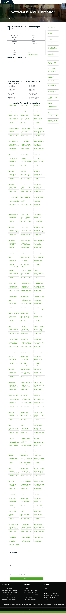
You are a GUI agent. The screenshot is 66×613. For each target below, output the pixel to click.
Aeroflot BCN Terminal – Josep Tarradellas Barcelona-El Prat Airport (14, 519)
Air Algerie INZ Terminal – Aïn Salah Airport (30, 590)
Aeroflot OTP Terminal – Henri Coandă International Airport (26, 300)
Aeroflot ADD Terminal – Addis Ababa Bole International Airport (26, 369)
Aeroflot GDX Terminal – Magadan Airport (25, 110)
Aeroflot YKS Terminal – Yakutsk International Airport (38, 326)
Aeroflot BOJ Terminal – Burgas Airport (39, 265)
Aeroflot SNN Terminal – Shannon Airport (25, 519)
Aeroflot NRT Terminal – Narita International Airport (13, 446)
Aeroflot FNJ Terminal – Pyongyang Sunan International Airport (25, 119)
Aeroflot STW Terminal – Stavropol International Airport (26, 343)
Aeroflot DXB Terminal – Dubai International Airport (39, 403)
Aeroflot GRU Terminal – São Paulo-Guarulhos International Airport (14, 523)
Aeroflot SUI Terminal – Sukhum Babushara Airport (25, 334)
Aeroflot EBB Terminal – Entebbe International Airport (39, 399)
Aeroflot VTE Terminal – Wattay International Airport (39, 338)
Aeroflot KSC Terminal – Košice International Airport (26, 468)
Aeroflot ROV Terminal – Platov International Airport (39, 162)
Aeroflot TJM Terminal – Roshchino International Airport (14, 304)
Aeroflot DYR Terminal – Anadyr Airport (26, 403)
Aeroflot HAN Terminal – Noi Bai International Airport (38, 252)
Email (11, 570)
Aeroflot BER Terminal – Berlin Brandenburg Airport (39, 511)
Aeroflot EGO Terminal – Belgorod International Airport (14, 399)
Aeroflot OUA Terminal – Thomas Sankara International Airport (39, 295)
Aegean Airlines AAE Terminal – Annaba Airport (9, 590)
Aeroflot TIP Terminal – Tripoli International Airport (13, 308)
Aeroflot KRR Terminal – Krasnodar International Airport (14, 502)
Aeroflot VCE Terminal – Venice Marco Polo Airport (26, 459)
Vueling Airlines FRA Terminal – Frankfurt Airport (52, 600)
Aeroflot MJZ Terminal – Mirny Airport (26, 188)
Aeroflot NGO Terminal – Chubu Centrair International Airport (13, 459)
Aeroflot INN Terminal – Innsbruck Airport (38, 201)
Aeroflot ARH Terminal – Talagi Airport (13, 326)
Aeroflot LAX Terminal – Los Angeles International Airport (39, 123)
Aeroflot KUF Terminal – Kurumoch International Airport (39, 140)
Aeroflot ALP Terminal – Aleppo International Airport (14, 351)
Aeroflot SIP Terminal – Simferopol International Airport (13, 110)
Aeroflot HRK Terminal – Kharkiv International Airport (38, 442)
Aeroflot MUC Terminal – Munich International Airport (38, 166)
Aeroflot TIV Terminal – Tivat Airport (38, 304)
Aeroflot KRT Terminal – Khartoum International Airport (14, 472)
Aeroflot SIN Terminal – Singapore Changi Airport (25, 106)
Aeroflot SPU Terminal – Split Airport (26, 511)
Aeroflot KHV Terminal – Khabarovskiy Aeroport (12, 498)
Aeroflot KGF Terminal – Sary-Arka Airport (26, 183)
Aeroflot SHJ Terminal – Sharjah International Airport (14, 545)
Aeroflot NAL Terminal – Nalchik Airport (38, 158)
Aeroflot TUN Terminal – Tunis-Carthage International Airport (26, 480)
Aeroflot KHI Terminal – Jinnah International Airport (39, 498)
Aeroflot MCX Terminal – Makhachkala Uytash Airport (13, 377)
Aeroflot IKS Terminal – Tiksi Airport (13, 416)
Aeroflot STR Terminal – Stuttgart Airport (25, 351)
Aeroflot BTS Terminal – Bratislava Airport (25, 252)
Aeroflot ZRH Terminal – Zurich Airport (39, 313)
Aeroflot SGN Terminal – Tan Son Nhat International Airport (13, 119)
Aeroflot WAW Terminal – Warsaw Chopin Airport (38, 330)
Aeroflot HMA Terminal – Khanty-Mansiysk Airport (13, 218)
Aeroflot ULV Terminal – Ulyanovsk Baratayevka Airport (26, 472)
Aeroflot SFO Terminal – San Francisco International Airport (26, 145)
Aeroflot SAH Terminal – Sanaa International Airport (26, 153)
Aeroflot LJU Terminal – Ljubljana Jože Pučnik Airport (13, 390)
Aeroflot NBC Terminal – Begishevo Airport (38, 291)
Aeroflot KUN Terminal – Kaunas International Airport (25, 140)
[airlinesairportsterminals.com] (6, 2)
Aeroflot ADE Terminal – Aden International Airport (13, 369)
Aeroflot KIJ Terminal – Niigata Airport (26, 493)
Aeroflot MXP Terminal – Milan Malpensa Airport (26, 162)
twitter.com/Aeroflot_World (33, 47)
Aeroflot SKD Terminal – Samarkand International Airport (25, 523)
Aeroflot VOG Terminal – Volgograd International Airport (38, 351)
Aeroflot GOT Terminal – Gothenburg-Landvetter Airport (13, 532)
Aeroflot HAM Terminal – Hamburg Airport (13, 252)
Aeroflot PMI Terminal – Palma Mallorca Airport (39, 274)
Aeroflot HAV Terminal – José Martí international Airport (13, 239)
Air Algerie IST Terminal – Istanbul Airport (29, 592)
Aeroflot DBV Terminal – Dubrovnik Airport (38, 205)
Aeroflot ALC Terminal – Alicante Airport (12, 356)
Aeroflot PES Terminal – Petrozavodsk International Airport (25, 282)
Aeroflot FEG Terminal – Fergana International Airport (26, 132)
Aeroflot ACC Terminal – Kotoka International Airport (38, 369)
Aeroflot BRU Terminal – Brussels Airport (25, 261)
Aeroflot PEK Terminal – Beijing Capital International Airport (26, 291)
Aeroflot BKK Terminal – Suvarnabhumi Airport (12, 506)
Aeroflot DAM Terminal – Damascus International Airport (25, 209)
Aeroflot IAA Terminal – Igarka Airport (13, 433)
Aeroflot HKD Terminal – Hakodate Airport (12, 235)
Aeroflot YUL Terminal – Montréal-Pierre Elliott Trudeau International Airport (39, 321)
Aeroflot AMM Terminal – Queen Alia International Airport (13, 343)
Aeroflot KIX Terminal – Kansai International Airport (26, 485)
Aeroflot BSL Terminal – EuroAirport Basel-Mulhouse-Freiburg (39, 257)
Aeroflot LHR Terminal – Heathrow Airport (25, 390)
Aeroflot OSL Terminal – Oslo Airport (26, 424)
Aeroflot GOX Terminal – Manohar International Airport (13, 528)
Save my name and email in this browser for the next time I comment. (22, 574)
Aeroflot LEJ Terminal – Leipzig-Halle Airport (37, 110)
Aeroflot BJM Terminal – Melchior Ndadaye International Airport (25, 506)
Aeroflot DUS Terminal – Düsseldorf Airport (25, 407)
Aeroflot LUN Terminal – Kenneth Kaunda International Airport (13, 386)
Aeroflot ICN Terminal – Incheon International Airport (38, 424)
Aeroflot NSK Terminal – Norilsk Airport (26, 442)
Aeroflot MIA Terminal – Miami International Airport (39, 192)
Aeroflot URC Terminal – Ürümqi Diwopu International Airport (39, 468)
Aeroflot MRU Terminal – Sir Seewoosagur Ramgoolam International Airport (13, 175)
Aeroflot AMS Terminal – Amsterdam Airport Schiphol (13, 338)
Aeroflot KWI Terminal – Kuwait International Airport (39, 136)
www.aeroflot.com (33, 45)
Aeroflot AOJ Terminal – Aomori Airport (14, 334)
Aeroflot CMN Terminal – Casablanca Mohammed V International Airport (38, 231)
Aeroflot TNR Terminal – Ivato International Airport (13, 493)
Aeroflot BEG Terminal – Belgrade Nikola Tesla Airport (26, 515)
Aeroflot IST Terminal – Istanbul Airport (26, 201)
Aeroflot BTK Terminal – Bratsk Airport (14, 257)
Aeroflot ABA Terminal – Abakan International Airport (13, 373)
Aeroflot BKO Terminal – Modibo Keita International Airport (38, 502)
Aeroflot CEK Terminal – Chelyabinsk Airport (25, 214)
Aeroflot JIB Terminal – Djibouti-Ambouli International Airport (26, 196)
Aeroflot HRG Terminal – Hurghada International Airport (14, 442)
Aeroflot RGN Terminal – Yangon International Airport (26, 175)
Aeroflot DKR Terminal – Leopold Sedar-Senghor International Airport (38, 420)
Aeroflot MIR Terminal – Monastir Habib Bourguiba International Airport (13, 192)
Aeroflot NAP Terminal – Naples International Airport (13, 158)
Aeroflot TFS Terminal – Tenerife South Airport (25, 308)
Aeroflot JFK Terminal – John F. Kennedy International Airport (39, 196)
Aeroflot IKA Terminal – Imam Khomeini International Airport (39, 416)
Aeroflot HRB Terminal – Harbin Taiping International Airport (26, 446)
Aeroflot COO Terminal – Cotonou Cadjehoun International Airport (38, 222)
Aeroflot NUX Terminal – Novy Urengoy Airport (39, 437)
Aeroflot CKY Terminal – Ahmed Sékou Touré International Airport (38, 235)
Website (28, 570)
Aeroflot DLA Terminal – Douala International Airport (26, 416)
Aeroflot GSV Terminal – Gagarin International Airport (26, 265)
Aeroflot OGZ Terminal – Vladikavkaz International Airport (25, 433)
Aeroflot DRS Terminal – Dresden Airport (12, 412)
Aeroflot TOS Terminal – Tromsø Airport (25, 489)
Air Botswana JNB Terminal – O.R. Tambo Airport (31, 595)
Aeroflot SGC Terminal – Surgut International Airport (13, 115)
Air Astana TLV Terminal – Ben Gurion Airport (30, 597)
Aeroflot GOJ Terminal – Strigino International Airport (13, 536)
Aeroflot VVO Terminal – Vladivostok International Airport (38, 334)
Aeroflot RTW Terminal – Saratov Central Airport (12, 162)
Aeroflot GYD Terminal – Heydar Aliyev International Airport (25, 257)
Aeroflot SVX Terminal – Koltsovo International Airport (26, 330)
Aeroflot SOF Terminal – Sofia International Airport (26, 528)
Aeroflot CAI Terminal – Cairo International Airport (26, 231)
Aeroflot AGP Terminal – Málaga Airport (38, 364)
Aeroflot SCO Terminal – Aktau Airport (14, 153)
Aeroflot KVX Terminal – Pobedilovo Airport (25, 136)
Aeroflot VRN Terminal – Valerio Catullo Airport (39, 343)
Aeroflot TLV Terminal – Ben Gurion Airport (38, 493)
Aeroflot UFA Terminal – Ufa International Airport (13, 476)
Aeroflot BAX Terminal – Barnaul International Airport (38, 519)
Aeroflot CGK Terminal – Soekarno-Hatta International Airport (39, 248)
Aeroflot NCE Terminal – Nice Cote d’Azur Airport (26, 287)
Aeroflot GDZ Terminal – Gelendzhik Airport (38, 106)
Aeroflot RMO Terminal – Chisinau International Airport (13, 489)
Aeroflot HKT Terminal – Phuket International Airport (14, 227)
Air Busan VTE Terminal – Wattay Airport (29, 599)
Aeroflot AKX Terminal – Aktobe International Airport (26, 360)
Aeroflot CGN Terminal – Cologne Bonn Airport (38, 244)
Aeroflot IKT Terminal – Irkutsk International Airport (26, 412)
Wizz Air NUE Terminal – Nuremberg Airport (51, 597)
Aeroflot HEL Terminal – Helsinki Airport (12, 244)
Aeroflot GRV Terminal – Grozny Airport (12, 270)
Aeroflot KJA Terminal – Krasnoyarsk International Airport (38, 480)
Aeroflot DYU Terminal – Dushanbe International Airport (14, 403)
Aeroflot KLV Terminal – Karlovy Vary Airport (26, 476)
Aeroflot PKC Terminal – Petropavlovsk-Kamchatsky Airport (13, 278)
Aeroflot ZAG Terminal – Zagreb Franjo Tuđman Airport (39, 308)
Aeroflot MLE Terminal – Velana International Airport (14, 183)
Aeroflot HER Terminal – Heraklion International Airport (14, 231)
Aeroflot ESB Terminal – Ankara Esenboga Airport (26, 394)
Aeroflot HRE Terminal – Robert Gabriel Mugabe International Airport (14, 450)
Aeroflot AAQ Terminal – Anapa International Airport (14, 205)
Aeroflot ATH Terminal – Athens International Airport (39, 541)
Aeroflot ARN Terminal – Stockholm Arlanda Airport (13, 321)
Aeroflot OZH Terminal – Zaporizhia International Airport (26, 295)
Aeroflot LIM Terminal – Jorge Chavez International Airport (13, 394)
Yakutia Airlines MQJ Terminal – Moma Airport (51, 595)
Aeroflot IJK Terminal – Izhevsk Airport (26, 420)
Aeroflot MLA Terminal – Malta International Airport (39, 183)
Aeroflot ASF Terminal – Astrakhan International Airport (14, 313)
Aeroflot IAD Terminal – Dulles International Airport (39, 433)
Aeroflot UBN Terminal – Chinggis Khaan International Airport (39, 476)
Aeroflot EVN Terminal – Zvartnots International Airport (39, 390)
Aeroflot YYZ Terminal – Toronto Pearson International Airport (39, 317)
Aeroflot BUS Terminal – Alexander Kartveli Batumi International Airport (25, 244)
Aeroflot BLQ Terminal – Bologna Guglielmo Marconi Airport (26, 502)
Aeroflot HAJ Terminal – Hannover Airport (12, 248)
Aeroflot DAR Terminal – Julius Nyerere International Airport (13, 209)
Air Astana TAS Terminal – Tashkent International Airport (32, 594)
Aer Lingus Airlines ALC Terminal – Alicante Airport (10, 592)
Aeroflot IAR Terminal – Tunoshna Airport (25, 429)
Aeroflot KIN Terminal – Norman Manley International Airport (39, 489)
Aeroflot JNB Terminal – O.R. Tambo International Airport (13, 196)
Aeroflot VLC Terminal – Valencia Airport (12, 360)
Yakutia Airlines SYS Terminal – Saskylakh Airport (52, 590)
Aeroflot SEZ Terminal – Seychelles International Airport (38, 145)
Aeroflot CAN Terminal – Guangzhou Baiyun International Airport (25, 227)
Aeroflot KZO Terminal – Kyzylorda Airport (12, 132)
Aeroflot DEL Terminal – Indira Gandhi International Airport (26, 205)
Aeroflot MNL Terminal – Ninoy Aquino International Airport (26, 179)
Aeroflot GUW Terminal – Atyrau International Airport (38, 261)
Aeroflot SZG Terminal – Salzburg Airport (25, 321)
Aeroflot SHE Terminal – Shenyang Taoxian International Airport (12, 123)
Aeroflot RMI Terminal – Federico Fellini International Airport (26, 166)
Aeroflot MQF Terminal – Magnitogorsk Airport (13, 179)
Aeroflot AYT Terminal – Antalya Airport (39, 528)
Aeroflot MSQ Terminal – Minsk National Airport (26, 171)
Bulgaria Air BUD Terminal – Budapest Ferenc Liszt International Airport (52, 87)
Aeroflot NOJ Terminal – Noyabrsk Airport (12, 455)
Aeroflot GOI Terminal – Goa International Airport (13, 541)
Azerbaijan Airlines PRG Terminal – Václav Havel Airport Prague (52, 97)
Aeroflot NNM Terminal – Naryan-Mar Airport (25, 455)
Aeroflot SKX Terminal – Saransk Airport (38, 515)
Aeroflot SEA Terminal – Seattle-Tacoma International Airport (13, 149)
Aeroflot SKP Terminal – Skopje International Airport (26, 532)
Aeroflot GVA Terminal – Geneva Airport (12, 261)
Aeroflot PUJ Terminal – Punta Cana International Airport (13, 274)
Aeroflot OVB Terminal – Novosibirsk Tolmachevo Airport (13, 295)
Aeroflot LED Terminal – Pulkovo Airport (38, 115)
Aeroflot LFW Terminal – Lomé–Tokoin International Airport (25, 399)
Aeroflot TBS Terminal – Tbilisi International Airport (26, 313)
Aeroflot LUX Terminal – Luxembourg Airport (12, 381)
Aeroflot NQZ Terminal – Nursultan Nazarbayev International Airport (38, 446)
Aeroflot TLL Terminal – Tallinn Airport (26, 304)
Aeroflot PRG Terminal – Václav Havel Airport (39, 270)
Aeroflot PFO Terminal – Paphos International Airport (38, 278)
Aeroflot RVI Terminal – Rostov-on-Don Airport (26, 158)
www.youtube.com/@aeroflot (33, 54)
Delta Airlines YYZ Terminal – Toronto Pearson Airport (10, 588)
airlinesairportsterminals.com (31, 609)
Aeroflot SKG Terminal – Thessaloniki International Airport (25, 536)
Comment (12, 556)
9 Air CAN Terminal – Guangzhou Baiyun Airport (9, 594)
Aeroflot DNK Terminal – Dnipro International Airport (14, 420)
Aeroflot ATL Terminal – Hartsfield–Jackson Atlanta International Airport (38, 536)
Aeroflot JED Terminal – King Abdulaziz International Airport (14, 201)
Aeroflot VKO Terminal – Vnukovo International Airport (39, 360)
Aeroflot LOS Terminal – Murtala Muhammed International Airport (38, 381)
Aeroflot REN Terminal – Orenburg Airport (38, 171)
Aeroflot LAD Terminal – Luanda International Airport (26, 128)
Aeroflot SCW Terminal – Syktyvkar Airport (25, 149)
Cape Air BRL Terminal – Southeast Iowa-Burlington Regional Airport (52, 48)
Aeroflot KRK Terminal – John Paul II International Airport (38, 472)
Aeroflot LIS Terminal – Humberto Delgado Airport (25, 386)
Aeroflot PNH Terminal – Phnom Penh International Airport (25, 274)
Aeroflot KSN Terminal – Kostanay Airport (38, 463)
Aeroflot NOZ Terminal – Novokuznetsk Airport (25, 450)
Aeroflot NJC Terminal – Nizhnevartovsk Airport (38, 455)
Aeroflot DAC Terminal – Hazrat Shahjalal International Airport (39, 209)
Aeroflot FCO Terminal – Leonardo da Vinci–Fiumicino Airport (39, 128)
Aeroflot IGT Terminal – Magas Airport (13, 424)
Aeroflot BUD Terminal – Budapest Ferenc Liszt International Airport (25, 248)
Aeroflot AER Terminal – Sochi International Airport (13, 364)
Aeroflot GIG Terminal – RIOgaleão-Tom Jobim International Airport (12, 106)
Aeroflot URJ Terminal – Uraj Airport (13, 468)
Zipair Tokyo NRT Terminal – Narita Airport (51, 599)
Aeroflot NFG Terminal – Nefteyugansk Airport (12, 282)
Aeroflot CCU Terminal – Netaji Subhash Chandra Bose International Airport (26, 222)
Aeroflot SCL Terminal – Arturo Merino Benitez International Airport (39, 149)
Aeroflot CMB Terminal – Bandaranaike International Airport (38, 227)
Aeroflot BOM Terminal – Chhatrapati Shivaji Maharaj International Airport (13, 265)
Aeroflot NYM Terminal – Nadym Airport (13, 437)
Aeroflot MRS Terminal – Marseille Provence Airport (38, 175)
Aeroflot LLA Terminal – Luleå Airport (39, 386)
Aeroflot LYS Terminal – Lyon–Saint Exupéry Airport (26, 377)
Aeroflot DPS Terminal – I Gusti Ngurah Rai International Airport (39, 412)
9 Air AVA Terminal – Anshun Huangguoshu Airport (10, 586)
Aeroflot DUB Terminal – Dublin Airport (39, 407)
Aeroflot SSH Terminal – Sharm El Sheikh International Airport (26, 347)
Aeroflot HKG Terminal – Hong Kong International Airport (14, 222)
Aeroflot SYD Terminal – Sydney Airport (25, 326)
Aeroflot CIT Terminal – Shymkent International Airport (39, 239)
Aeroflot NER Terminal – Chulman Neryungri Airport (38, 282)
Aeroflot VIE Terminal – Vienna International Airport (26, 364)
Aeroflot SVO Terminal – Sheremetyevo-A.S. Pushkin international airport (26, 338)
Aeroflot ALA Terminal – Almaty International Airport (39, 356)
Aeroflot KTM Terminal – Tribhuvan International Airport (14, 145)
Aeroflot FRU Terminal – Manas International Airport (26, 115)
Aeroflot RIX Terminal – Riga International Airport (13, 171)
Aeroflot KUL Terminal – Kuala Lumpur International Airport (13, 140)
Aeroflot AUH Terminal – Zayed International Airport (39, 532)
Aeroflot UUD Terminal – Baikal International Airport (26, 463)
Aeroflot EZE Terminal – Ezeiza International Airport (13, 136)
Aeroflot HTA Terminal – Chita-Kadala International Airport (26, 437)
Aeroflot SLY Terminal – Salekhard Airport (12, 515)
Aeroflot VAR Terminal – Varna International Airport (39, 459)
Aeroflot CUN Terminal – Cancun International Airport (13, 214)
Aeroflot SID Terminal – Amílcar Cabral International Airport (26, 541)
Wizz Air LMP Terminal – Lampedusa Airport (51, 591)
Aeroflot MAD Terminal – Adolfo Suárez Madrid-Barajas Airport (39, 377)
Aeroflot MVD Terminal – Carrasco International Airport (13, 166)
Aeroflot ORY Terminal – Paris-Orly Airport (14, 429)
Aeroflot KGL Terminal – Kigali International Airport (26, 498)
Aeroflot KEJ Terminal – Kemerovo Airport (37, 188)
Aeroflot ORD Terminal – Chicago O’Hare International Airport (39, 429)
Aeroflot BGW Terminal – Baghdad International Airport (39, 506)
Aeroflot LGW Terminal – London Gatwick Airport (38, 394)
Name (11, 565)
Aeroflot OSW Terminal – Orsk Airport (13, 300)
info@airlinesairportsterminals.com (52, 605)
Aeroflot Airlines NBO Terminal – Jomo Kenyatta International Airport (14, 291)
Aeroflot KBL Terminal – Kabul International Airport (26, 192)
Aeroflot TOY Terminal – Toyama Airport (12, 485)
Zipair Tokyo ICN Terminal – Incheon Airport (51, 593)
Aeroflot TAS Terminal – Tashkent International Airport (26, 317)
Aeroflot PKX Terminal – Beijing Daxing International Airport (26, 278)
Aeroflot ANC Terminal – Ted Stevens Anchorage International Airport (13, 330)
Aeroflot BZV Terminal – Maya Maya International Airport (26, 235)
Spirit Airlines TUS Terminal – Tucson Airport (9, 599)
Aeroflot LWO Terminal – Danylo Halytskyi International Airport (26, 381)
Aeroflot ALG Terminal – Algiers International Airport (14, 347)
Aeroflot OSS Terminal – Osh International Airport (38, 300)
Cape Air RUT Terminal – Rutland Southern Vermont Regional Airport (52, 33)
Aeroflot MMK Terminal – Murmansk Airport (38, 179)
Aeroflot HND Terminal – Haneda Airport (38, 450)
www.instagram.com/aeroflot (33, 50)
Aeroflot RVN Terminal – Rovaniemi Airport (38, 153)
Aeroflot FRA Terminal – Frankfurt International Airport (26, 123)
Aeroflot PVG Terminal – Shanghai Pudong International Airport (26, 270)
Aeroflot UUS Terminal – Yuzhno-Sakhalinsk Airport (13, 463)
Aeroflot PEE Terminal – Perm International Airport (39, 287)
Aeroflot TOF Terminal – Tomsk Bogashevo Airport (39, 485)
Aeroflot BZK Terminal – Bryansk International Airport (26, 239)
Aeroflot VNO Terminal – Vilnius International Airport (26, 356)
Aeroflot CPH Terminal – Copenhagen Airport (38, 218)
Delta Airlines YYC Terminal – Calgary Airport (9, 597)
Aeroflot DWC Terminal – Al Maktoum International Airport (14, 407)
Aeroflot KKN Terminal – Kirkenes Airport (12, 480)
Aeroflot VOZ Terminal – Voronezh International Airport (39, 347)
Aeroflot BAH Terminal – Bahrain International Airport (38, 523)
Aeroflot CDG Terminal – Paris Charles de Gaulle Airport (26, 218)
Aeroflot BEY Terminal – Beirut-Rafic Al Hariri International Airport (14, 511)
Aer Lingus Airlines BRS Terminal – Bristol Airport (10, 595)
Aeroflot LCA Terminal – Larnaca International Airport (38, 119)
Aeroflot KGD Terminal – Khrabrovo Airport (13, 188)
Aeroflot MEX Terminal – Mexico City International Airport (25, 373)
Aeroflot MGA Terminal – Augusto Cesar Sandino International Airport (38, 373)
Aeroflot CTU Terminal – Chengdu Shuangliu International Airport (38, 214)
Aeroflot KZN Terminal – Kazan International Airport (39, 132)
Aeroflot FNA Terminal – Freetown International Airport (14, 128)
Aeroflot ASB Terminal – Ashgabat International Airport (14, 317)
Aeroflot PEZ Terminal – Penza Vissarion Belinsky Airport (13, 287)
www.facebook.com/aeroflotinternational (33, 52)
